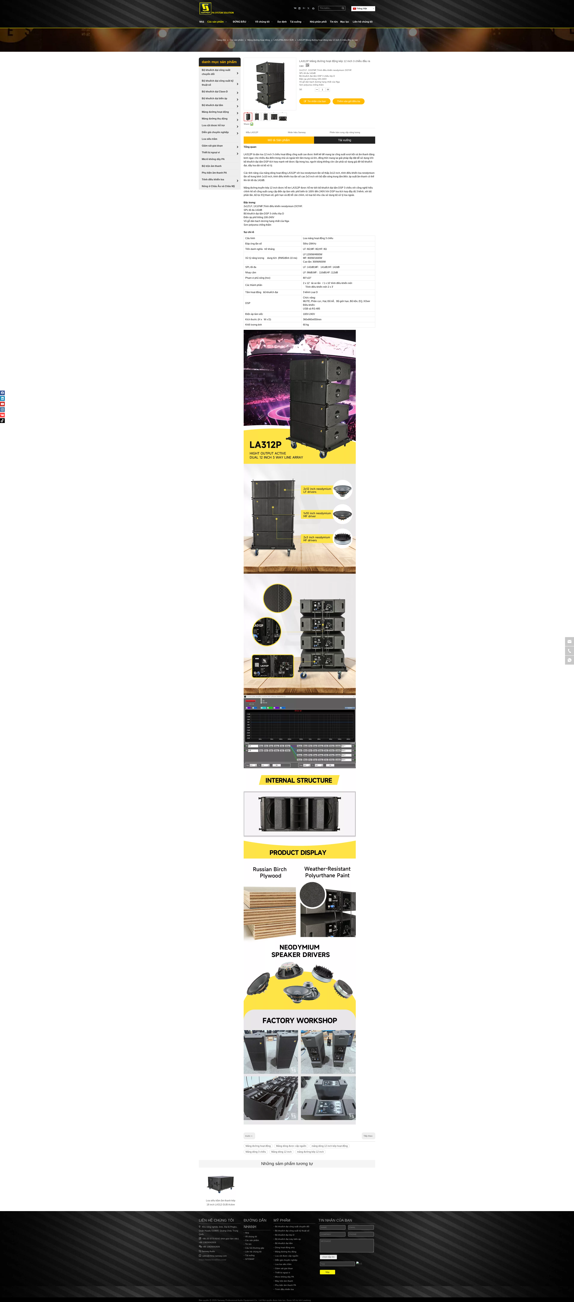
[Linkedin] (299, 8)
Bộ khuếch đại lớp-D (284, 1235)
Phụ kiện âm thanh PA (285, 1285)
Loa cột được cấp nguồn (286, 1256)
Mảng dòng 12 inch (281, 1152)
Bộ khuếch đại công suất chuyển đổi (292, 1226)
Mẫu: (248, 132)
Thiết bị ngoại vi (282, 1272)
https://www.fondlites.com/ (212, 1259)
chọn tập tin (328, 1257)
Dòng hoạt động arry (285, 1247)
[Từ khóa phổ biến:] (343, 8)
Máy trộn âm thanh (284, 1281)
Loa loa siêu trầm (283, 1264)
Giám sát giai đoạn (284, 1268)
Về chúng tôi (251, 1236)
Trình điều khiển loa (284, 1289)
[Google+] (304, 8)
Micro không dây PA (284, 1277)
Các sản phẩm (252, 1240)
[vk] (295, 8)
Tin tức (248, 1244)
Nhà (247, 1233)
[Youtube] (2, 404)
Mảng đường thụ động (285, 1251)
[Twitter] (309, 8)
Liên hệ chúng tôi (253, 1251)
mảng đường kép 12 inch (310, 1152)
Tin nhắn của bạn (316, 101)
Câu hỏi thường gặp (254, 1248)
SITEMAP (249, 1259)
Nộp (327, 1272)
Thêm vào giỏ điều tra (348, 101)
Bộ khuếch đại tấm (284, 1243)
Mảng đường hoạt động (258, 1146)
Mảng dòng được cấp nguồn (291, 1146)
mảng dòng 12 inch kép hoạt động (330, 1146)
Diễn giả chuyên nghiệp (286, 1260)
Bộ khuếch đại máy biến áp (288, 1239)
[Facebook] (313, 8)
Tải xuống (344, 140)
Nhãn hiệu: (293, 132)
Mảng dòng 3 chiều (256, 1152)
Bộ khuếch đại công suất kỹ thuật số (292, 1230)
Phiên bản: (335, 132)
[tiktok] (2, 420)
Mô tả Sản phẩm (279, 140)
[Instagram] (2, 409)
